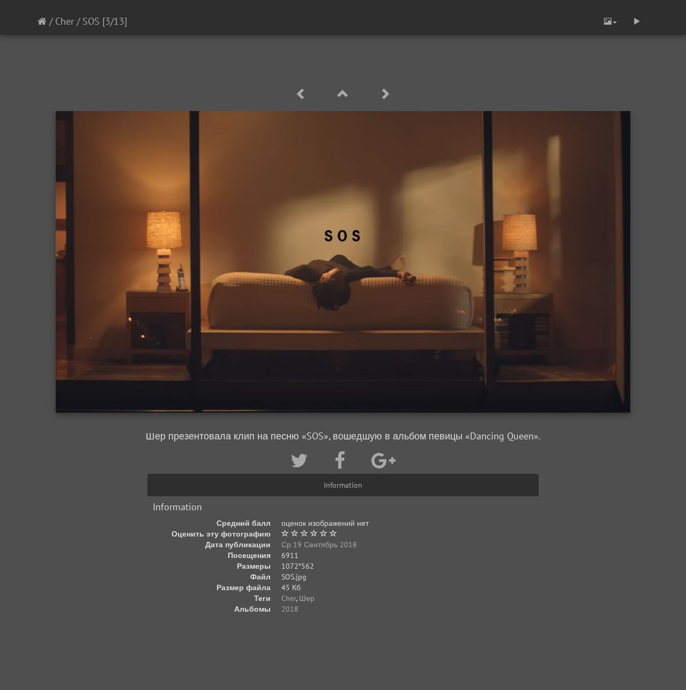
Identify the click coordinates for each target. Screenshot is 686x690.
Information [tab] (343, 485)
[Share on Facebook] (342, 460)
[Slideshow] (636, 21)
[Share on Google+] (383, 460)
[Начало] (42, 21)
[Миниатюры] (345, 94)
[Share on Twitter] (302, 460)
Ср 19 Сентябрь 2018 (319, 544)
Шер (307, 598)
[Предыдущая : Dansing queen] (303, 94)
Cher (64, 21)
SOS (91, 21)
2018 (290, 609)
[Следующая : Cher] (385, 94)
